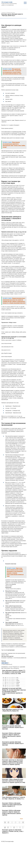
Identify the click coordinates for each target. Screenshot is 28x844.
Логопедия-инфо (7, 2)
